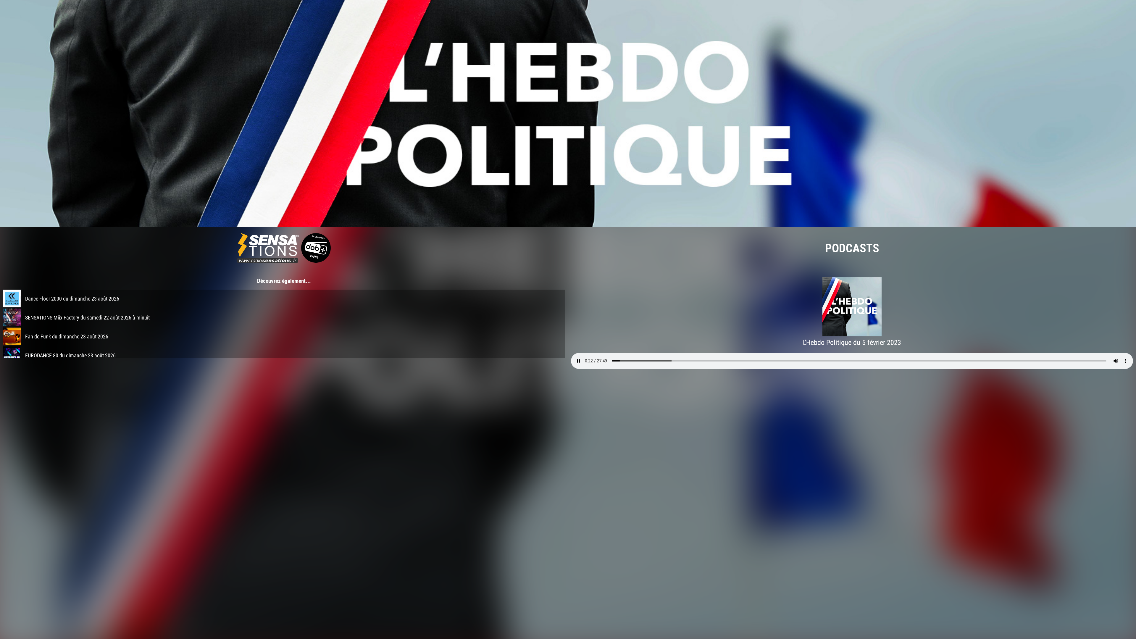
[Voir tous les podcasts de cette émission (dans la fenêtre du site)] (568, 113)
